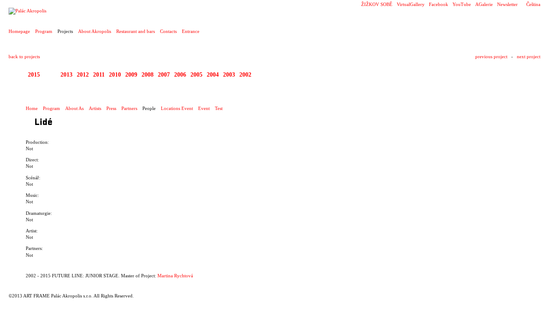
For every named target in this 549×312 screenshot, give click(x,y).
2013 (66, 74)
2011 (99, 74)
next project (528, 56)
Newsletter (507, 4)
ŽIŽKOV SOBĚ (376, 4)
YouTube (461, 4)
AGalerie (484, 4)
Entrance (190, 31)
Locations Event (177, 108)
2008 (148, 74)
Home (32, 108)
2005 (196, 74)
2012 (83, 74)
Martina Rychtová (175, 275)
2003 (229, 74)
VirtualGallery (411, 4)
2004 (213, 74)
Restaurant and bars (135, 31)
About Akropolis (94, 31)
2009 (131, 74)
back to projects (24, 56)
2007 (164, 74)
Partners (129, 108)
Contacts (168, 31)
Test (219, 108)
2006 (180, 74)
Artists (95, 108)
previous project (491, 56)
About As (74, 108)
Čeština (533, 4)
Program (43, 31)
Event (204, 108)
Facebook (438, 4)
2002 (245, 74)
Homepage (19, 31)
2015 (34, 74)
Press (111, 108)
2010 (115, 74)
